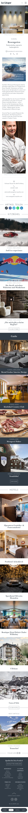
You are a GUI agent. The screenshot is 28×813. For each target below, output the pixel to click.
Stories (5, 810)
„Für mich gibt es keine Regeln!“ (14, 324)
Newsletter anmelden (14, 764)
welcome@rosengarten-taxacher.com (14, 192)
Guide (11, 810)
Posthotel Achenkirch (14, 562)
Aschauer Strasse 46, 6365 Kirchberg (14, 183)
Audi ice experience (14, 251)
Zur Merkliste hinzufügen (14, 51)
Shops (16, 439)
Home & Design (17, 319)
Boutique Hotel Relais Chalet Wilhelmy (14, 633)
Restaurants (17, 473)
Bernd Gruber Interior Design (14, 372)
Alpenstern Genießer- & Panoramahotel (14, 526)
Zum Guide (14, 481)
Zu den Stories (14, 329)
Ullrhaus (14, 669)
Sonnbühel (14, 476)
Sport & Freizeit (17, 247)
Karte (23, 810)
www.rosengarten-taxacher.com (14, 196)
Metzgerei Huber (14, 442)
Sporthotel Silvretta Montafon (14, 597)
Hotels (17, 810)
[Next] (23, 147)
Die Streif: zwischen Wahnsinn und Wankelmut (14, 287)
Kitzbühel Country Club (14, 407)
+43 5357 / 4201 (14, 188)
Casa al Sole (14, 703)
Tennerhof (14, 748)
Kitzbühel (14, 38)
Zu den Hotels (14, 707)
